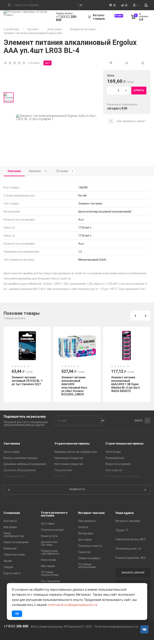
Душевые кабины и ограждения (25, 464)
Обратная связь (14, 554)
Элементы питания (82, 29)
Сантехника (12, 443)
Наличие (38, 171)
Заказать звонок (133, 572)
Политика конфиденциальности (116, 626)
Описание (14, 171)
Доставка (47, 523)
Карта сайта (12, 573)
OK (17, 613)
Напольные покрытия (69, 458)
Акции (8, 560)
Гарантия (84, 552)
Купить (139, 90)
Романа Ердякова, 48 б (131, 557)
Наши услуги (49, 536)
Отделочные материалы (72, 443)
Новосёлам (48, 559)
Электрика (54, 29)
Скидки (8, 567)
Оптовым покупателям (49, 573)
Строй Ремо (11, 29)
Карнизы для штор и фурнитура (76, 451)
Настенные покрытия (69, 464)
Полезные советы (90, 545)
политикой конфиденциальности (72, 605)
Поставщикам (50, 581)
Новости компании (16, 542)
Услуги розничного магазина (54, 514)
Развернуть (77, 489)
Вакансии (10, 548)
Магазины (10, 527)
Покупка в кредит (52, 529)
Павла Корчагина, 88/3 (131, 539)
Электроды (113, 451)
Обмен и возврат (89, 558)
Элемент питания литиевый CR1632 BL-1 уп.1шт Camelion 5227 (27, 381)
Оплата (83, 527)
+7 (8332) (66, 18)
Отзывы (64, 171)
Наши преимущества (14, 534)
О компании (12, 512)
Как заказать (87, 520)
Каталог (33, 29)
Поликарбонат (115, 458)
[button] (135, 316)
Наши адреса (125, 512)
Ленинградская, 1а (128, 548)
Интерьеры (85, 533)
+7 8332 (16, 626)
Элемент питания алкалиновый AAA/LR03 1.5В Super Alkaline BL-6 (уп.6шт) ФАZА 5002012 (125, 384)
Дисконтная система (49, 543)
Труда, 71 (122, 530)
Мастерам (48, 566)
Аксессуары (12, 451)
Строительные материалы (124, 443)
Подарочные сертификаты (50, 552)
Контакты (10, 520)
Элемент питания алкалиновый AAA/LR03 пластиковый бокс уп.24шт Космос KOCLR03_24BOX (74, 386)
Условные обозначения (87, 565)
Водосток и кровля (118, 464)
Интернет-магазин (91, 512)
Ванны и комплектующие (20, 458)
